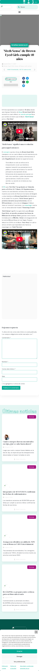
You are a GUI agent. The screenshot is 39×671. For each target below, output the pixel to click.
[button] (36, 632)
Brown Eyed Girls (9, 66)
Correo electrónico (8, 369)
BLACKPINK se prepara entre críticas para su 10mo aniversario (18, 593)
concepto (6, 152)
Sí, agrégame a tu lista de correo (14, 383)
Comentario (6, 337)
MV (4, 187)
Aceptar (19, 651)
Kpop (16, 66)
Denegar (19, 656)
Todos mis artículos (11, 85)
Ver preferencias (19, 662)
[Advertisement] (19, 298)
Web (3, 376)
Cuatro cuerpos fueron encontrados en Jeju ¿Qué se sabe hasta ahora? (18, 442)
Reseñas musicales (19, 45)
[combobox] (27, 7)
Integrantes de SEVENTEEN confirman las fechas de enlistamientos (19, 492)
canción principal (26, 114)
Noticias (31, 417)
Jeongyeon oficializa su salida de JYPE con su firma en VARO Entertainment (19, 543)
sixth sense (28, 66)
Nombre (5, 361)
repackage (28, 205)
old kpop (21, 66)
